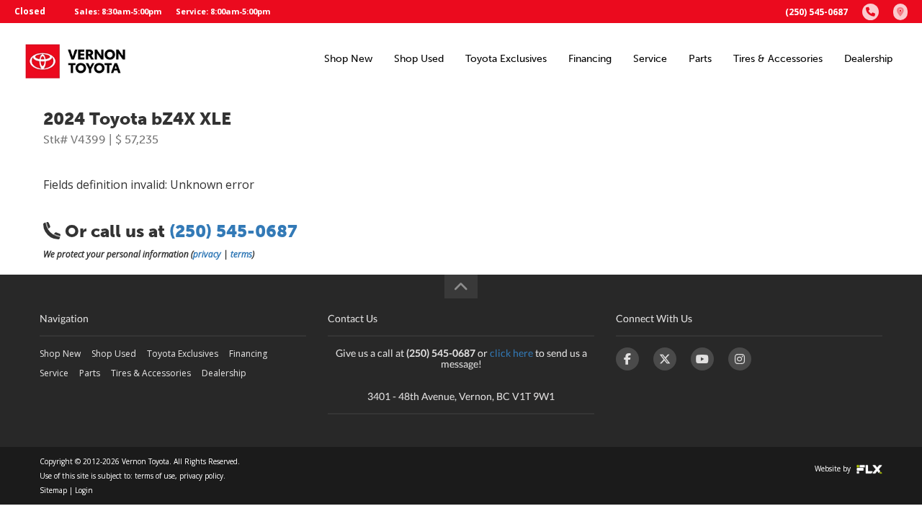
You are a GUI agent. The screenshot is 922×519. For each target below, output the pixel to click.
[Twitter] (664, 359)
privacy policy (201, 476)
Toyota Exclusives (506, 59)
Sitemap (53, 490)
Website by (834, 468)
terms (241, 254)
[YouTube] (702, 359)
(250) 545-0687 (816, 12)
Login (84, 490)
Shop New (348, 59)
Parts (700, 59)
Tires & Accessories (778, 59)
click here (511, 353)
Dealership (868, 59)
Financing (590, 59)
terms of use (155, 476)
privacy (207, 254)
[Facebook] (627, 359)
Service (650, 59)
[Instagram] (739, 359)
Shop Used (419, 59)
